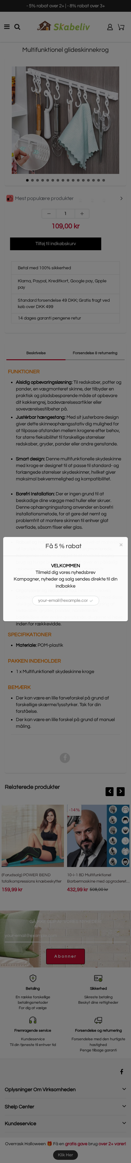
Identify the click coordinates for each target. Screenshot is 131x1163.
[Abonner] (91, 601)
